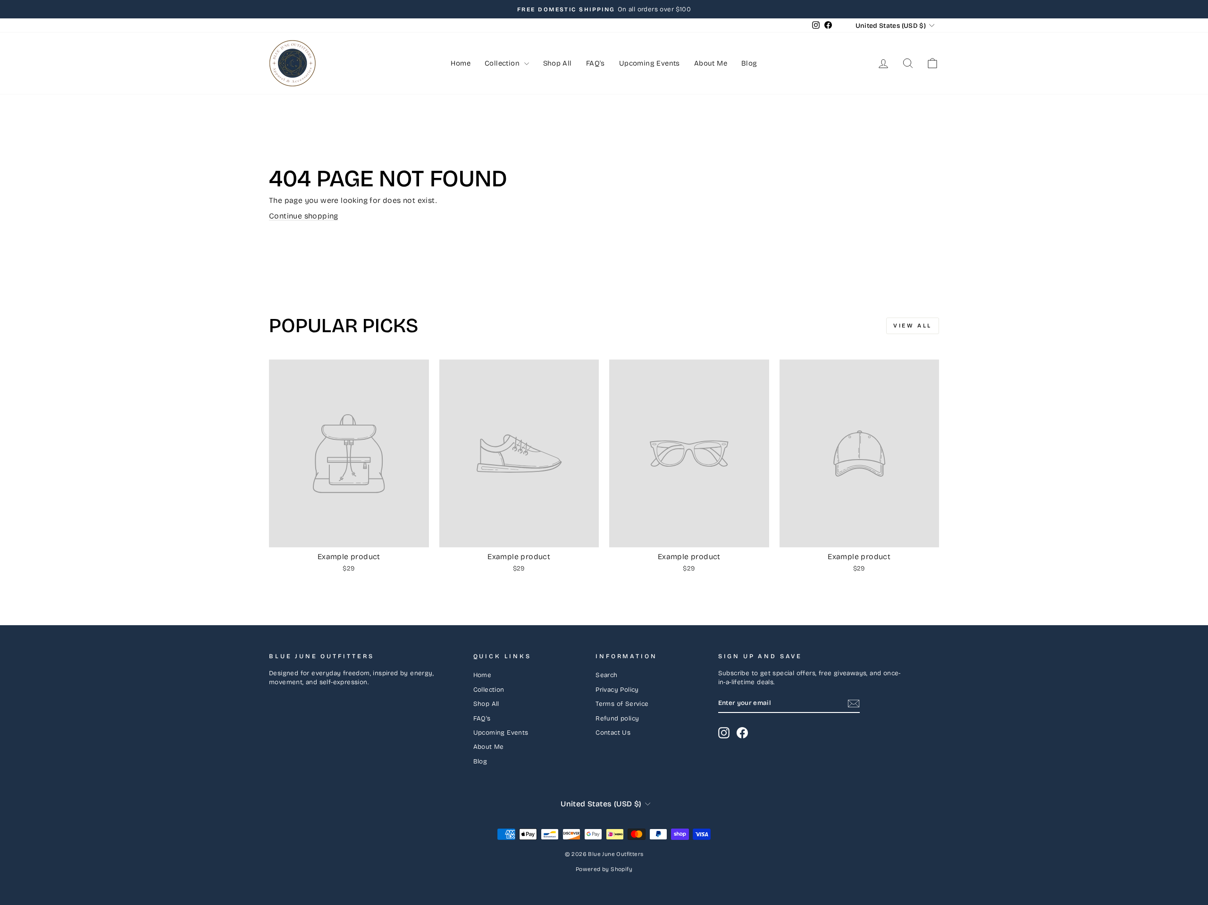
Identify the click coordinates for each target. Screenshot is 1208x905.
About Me (710, 63)
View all (912, 325)
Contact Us (613, 733)
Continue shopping (303, 215)
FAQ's (595, 63)
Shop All (557, 63)
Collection (503, 63)
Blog (749, 63)
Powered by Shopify (604, 869)
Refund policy (617, 718)
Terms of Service (622, 704)
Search (606, 675)
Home (460, 63)
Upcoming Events (649, 63)
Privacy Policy (617, 690)
